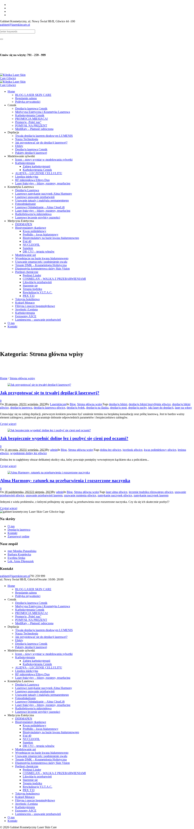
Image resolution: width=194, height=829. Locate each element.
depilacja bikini (118, 404)
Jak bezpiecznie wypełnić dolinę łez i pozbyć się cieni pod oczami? (64, 438)
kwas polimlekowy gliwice (160, 449)
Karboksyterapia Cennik (29, 609)
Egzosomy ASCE (25, 810)
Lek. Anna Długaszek (21, 561)
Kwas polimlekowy (34, 725)
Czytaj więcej (8, 423)
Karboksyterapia (25, 657)
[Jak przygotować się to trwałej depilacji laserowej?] (39, 384)
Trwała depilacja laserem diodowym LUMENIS (44, 630)
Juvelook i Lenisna (26, 803)
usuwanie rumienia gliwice (80, 495)
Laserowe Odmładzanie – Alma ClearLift (40, 701)
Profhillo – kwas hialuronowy (40, 728)
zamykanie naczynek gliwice (115, 495)
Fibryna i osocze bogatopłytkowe (35, 800)
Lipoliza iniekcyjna (26, 671)
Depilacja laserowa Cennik (31, 602)
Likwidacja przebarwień (37, 776)
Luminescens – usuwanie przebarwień (38, 814)
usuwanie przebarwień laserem (44, 495)
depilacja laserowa (21, 407)
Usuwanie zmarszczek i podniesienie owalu (41, 756)
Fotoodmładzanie (25, 698)
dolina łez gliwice (110, 449)
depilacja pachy (137, 407)
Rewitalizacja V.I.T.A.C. (37, 786)
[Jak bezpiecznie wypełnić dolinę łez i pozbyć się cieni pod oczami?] (49, 430)
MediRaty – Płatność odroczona (34, 623)
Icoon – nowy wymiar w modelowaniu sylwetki (44, 654)
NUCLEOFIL (31, 739)
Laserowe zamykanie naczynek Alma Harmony (43, 688)
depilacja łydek (76, 407)
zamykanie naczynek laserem (151, 495)
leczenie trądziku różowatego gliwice (151, 492)
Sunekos (28, 742)
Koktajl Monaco (25, 797)
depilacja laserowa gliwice (49, 407)
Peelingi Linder (32, 769)
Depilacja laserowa (19, 529)
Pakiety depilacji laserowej (31, 647)
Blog (73, 404)
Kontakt (12, 533)
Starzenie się (30, 780)
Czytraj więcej (8, 508)
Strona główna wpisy (22, 378)
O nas (11, 526)
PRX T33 (28, 790)
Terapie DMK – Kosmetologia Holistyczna (41, 759)
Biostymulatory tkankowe (30, 722)
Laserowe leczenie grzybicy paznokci (37, 711)
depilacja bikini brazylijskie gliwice (150, 404)
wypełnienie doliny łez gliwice (28, 453)
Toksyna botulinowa (27, 793)
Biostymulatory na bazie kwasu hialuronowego (51, 732)
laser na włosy (183, 407)
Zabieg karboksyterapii (36, 660)
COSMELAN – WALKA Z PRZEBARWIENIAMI (54, 773)
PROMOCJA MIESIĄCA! (31, 613)
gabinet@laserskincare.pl (15, 24)
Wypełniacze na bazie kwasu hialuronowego (41, 752)
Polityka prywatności (27, 596)
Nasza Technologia (26, 633)
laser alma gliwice (116, 492)
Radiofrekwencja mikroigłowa (33, 708)
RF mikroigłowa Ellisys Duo (32, 674)
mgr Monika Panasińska (22, 551)
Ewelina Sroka (16, 557)
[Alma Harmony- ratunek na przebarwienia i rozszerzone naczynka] (49, 472)
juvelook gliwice (132, 449)
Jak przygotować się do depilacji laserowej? (41, 636)
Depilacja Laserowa (27, 684)
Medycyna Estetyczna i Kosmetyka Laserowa (42, 606)
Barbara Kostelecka (19, 554)
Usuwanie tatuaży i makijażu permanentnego (42, 694)
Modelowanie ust (25, 749)
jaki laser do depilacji (160, 407)
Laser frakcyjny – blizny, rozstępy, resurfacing (42, 677)
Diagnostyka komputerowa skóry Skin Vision (42, 762)
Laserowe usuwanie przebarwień (35, 691)
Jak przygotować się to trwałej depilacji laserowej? (49, 392)
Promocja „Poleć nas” (28, 616)
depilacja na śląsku (97, 407)
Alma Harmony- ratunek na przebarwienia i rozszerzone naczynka (65, 480)
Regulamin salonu (26, 592)
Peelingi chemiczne (26, 766)
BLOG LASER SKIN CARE (33, 589)
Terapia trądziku (32, 783)
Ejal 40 (27, 735)
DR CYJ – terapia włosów (39, 745)
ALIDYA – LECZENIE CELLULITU (38, 667)
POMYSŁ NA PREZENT (31, 619)
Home (3, 378)
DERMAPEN (23, 718)
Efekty (19, 640)
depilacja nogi (118, 407)
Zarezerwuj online (18, 536)
